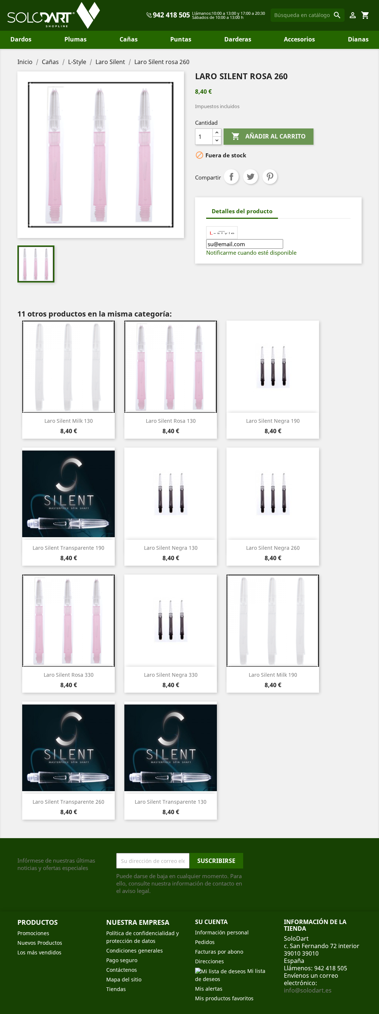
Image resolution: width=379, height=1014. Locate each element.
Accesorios (299, 39)
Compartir (231, 176)
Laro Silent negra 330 (171, 674)
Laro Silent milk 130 (68, 420)
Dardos (20, 39)
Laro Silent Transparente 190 (68, 547)
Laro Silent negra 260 (273, 547)
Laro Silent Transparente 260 (68, 801)
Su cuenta (211, 922)
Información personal (222, 932)
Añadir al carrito (268, 136)
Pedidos (205, 942)
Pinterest (269, 176)
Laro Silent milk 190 (273, 674)
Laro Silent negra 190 (273, 420)
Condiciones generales (134, 950)
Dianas (358, 39)
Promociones (33, 933)
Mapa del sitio (123, 979)
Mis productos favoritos (224, 998)
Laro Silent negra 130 (171, 547)
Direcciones (209, 961)
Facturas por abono (219, 951)
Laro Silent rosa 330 (69, 674)
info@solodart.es (308, 990)
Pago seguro (121, 960)
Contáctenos (121, 969)
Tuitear (250, 176)
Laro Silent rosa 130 (171, 420)
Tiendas (116, 989)
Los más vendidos (39, 952)
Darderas (237, 39)
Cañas (129, 39)
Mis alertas (208, 988)
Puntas (180, 39)
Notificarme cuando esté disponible (251, 252)
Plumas (75, 39)
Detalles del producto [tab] (242, 211)
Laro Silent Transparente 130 (171, 801)
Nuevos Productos (39, 942)
